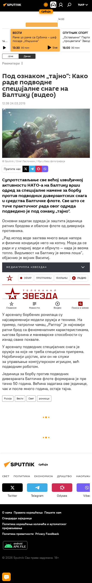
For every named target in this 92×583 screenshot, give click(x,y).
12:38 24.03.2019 (13, 103)
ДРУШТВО (64, 476)
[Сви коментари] (6, 577)
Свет (31, 398)
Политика (21, 476)
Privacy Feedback (47, 534)
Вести (20, 398)
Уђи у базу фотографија (51, 161)
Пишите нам (52, 512)
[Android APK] (15, 546)
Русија (8, 398)
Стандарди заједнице (17, 518)
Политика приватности (18, 534)
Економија (43, 476)
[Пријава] (60, 4)
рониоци (44, 398)
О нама (7, 512)
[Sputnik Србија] (13, 6)
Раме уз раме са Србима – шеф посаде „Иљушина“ (34, 39)
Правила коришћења (28, 512)
